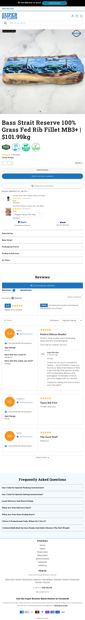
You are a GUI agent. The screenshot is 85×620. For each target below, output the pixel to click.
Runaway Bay (74, 579)
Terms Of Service (42, 558)
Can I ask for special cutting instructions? (22, 494)
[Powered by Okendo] (12, 298)
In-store (6, 260)
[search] (46, 23)
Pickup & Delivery (10, 253)
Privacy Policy (42, 552)
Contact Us (42, 565)
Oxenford (65, 579)
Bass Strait (7, 240)
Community (42, 562)
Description (7, 233)
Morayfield (57, 579)
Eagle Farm (37, 579)
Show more (41, 457)
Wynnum (46, 582)
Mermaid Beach (47, 579)
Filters (9, 320)
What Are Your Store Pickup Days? (18, 514)
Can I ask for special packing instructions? (23, 487)
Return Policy (42, 555)
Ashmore (18, 579)
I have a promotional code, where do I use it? (24, 521)
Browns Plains (27, 579)
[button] (11, 154)
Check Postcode (54, 3)
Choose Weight (8, 157)
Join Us (42, 545)
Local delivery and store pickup (17, 501)
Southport (38, 582)
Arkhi (46, 618)
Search (42, 548)
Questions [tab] (26, 290)
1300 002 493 (8, 8)
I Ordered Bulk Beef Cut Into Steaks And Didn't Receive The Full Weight (36, 528)
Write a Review (74, 297)
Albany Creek (9, 579)
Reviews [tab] (8, 290)
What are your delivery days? (16, 508)
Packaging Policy (10, 246)
